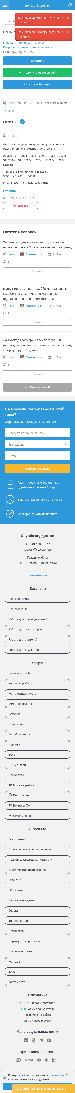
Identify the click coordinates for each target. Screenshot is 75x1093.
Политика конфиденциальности (30, 859)
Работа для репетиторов (25, 629)
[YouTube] (49, 1040)
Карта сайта (17, 981)
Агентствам (16, 931)
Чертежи (14, 744)
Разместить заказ (37, 468)
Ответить (37, 60)
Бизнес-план (17, 764)
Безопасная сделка (22, 900)
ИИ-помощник (22, 815)
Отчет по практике (21, 703)
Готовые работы (24, 785)
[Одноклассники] (33, 1040)
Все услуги (16, 775)
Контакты (15, 961)
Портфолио (21, 795)
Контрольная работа (22, 693)
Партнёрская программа (25, 941)
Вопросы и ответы (21, 951)
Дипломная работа (21, 673)
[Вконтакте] (26, 1040)
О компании (17, 839)
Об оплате (16, 890)
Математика (34, 254)
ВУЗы (12, 971)
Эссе (12, 754)
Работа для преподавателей (28, 619)
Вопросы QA (21, 805)
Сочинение (16, 724)
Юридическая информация (27, 869)
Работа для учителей (23, 639)
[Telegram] (41, 1040)
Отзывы (14, 910)
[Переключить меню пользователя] (5, 5)
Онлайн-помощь (20, 734)
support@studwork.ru (37, 549)
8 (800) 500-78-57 (37, 543)
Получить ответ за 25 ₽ (40, 72)
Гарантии (15, 880)
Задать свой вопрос (37, 84)
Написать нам (37, 575)
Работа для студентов (24, 649)
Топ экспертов (18, 920)
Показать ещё (40, 387)
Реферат (14, 714)
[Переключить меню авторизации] (70, 5)
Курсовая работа (20, 683)
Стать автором (19, 598)
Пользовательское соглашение (30, 849)
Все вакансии (18, 609)
